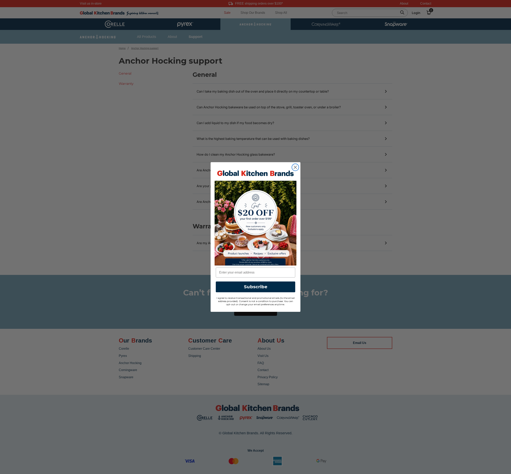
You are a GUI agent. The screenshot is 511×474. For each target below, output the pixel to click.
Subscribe (255, 286)
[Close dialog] (295, 167)
